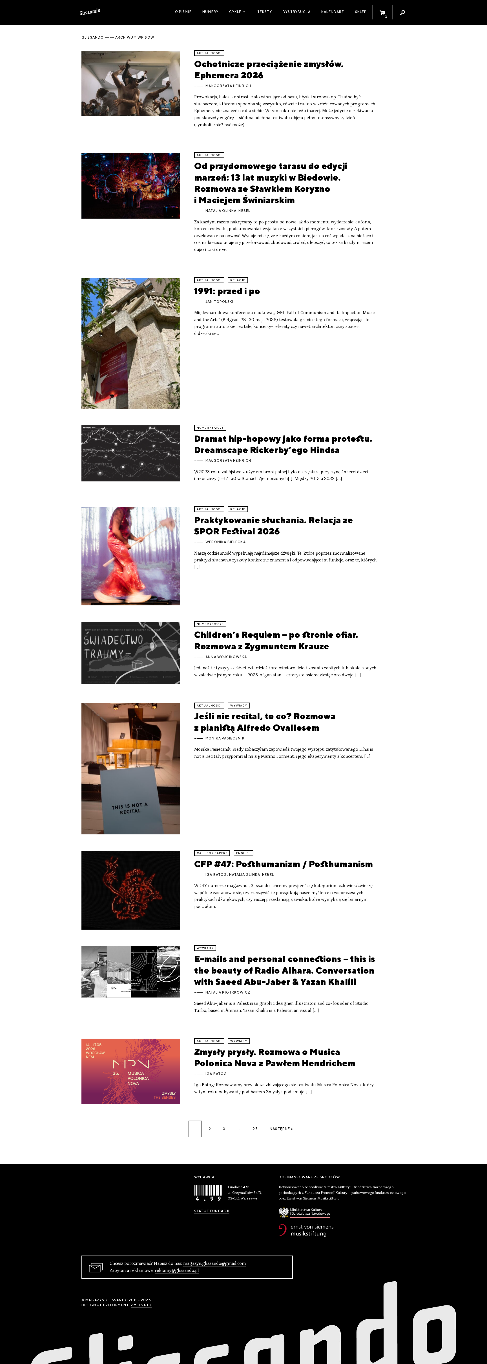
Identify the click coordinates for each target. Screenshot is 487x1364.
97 (255, 1129)
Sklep (361, 12)
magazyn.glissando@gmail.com (214, 1263)
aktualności (209, 53)
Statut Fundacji (211, 1211)
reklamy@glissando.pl (177, 1271)
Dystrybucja (297, 12)
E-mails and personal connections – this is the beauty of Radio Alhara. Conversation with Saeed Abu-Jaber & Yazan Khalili (284, 970)
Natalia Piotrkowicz (227, 992)
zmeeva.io (141, 1305)
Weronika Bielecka (225, 542)
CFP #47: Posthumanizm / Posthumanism (283, 864)
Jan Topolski (219, 302)
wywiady (238, 705)
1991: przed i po (227, 291)
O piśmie (183, 12)
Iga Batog (216, 875)
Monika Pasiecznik (225, 738)
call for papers (212, 853)
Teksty (264, 12)
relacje (237, 280)
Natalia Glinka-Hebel (227, 211)
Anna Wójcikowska (226, 657)
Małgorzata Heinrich (228, 86)
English (243, 853)
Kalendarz (332, 12)
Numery (210, 12)
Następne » (281, 1129)
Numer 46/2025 (210, 427)
